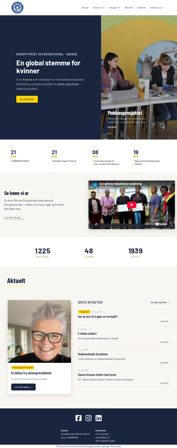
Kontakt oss (156, 7)
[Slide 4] (114, 133)
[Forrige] (162, 134)
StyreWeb (116, 446)
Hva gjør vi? (114, 7)
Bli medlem (27, 99)
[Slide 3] (111, 133)
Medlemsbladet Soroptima (93, 354)
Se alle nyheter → (160, 302)
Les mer (112, 127)
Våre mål (129, 7)
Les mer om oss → (14, 217)
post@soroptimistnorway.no (75, 433)
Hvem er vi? (99, 7)
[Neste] (169, 134)
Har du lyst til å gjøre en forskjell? (98, 316)
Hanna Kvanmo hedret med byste (97, 375)
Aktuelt (85, 7)
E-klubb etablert (87, 333)
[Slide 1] (106, 133)
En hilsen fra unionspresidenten (31, 373)
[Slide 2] (108, 133)
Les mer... (165, 321)
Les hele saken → (23, 387)
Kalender (141, 7)
